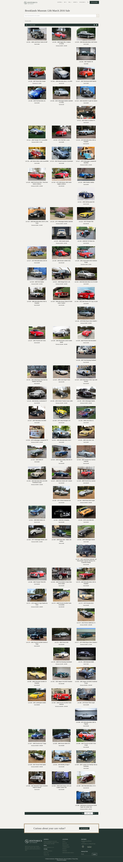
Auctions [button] (59, 2)
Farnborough (65, 846)
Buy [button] (65, 2)
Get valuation (94, 2)
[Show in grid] (97, 25)
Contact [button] (75, 2)
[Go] (97, 15)
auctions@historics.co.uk (49, 847)
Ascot (64, 841)
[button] (88, 2)
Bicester (64, 843)
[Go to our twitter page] (29, 854)
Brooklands (65, 845)
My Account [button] (82, 2)
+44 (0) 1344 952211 (48, 850)
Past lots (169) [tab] (28, 20)
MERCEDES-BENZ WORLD (68, 852)
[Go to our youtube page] (31, 854)
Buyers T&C (46, 852)
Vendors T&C (46, 854)
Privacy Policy (75, 858)
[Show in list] (95, 25)
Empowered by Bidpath (61, 860)
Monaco (64, 848)
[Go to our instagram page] (34, 854)
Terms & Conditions (67, 858)
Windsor (64, 850)
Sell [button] (69, 2)
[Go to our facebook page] (26, 854)
